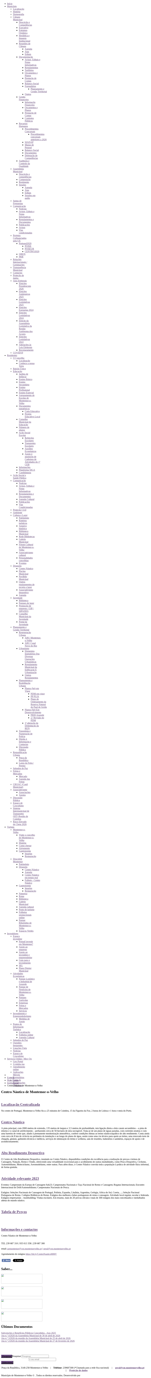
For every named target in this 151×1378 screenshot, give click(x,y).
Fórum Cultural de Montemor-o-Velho (26, 547)
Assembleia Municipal (18, 170)
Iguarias (28, 853)
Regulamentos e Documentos (26, 220)
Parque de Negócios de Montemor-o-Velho (25, 991)
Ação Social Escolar (24, 434)
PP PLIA (35, 696)
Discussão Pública (23, 748)
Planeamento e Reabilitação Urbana (25, 683)
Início (9, 3)
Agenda (28, 49)
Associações (24, 792)
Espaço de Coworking (18, 804)
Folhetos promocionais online (25, 915)
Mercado (23, 776)
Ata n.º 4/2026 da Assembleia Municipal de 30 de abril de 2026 (30, 1335)
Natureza (23, 893)
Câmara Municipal (17, 18)
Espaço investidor (17, 937)
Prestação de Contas (30, 79)
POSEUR (29, 249)
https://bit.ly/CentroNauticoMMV (41, 1254)
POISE (28, 246)
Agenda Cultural (26, 499)
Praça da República (23, 759)
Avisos (22, 227)
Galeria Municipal (23, 540)
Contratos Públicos (29, 119)
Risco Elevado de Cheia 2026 (20, 823)
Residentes (12, 355)
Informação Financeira (30, 103)
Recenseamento (26, 350)
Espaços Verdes (26, 931)
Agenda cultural (26, 907)
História (16, 11)
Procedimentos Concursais (31, 130)
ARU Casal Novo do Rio (31, 644)
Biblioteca (23, 600)
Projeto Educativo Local (32, 415)
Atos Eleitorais (20, 280)
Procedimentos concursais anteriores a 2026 (39, 137)
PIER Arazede (37, 715)
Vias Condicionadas (26, 505)
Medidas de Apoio (24, 1020)
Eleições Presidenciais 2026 (25, 286)
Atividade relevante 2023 (20, 1178)
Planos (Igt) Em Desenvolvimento (33, 711)
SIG (21, 965)
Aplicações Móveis (18, 1073)
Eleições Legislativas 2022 (24, 339)
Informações (24, 467)
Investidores (12, 933)
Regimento (24, 182)
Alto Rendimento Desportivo (22, 1153)
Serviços (23, 1011)
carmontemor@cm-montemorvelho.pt (24, 1248)
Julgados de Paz (20, 768)
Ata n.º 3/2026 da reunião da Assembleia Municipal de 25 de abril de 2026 (35, 1338)
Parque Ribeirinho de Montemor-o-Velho (25, 924)
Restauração (30, 856)
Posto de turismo (26, 909)
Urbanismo (24, 648)
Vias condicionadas (25, 231)
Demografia (18, 14)
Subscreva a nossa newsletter (14, 1359)
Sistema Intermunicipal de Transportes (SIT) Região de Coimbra (21, 813)
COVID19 (18, 352)
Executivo (23, 27)
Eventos (22, 563)
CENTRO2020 (32, 251)
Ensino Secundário (24, 383)
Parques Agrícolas (23, 998)
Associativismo (20, 789)
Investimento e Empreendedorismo (22, 1014)
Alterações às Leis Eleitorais (25, 346)
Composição (25, 179)
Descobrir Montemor (18, 860)
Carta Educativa (32, 411)
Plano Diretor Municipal (25, 969)
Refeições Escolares (29, 439)
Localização (18, 9)
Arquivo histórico (23, 527)
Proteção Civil (19, 510)
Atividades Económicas (18, 974)
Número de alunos (24, 428)
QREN (22, 254)
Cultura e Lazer (20, 515)
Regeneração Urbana (25, 633)
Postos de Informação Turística (18, 1027)
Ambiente (17, 512)
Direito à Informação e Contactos (25, 742)
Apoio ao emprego (23, 948)
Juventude (17, 598)
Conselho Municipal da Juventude (25, 616)
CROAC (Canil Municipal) (20, 785)
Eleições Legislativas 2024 (24, 315)
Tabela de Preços (14, 1212)
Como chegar (25, 845)
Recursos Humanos (23, 124)
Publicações (24, 225)
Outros (28, 94)
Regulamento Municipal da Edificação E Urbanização (31, 668)
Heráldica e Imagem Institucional (24, 38)
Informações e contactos (19, 1229)
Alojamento (24, 848)
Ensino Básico (25, 379)
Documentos (31, 153)
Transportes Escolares (30, 444)
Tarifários (29, 70)
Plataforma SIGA (27, 470)
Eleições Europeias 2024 (26, 308)
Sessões (22, 185)
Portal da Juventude (23, 623)
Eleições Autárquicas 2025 (24, 294)
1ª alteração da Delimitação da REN (32, 726)
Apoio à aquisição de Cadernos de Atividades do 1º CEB (32, 459)
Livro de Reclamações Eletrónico (19, 1083)
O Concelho (18, 358)
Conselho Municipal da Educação (25, 422)
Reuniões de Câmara (24, 45)
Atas (27, 51)
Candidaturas (25, 472)
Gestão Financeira (24, 98)
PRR (21, 256)
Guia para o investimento (25, 961)
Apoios (22, 795)
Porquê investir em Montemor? (26, 942)
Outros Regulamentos (31, 676)
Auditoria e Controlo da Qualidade (24, 163)
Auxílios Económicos (30, 450)
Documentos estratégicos (25, 407)
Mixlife (84, 1375)
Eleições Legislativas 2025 (24, 302)
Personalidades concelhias (26, 559)
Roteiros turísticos (23, 521)
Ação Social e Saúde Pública (19, 476)
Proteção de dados (78, 1370)
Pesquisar (6, 1356)
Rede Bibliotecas (27, 536)
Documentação (26, 57)
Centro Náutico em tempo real (32, 876)
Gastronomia (25, 851)
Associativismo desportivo (26, 591)
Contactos (17, 272)
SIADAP (29, 142)
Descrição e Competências (25, 23)
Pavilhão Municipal (23, 577)
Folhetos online (26, 1035)
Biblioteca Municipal (23, 532)
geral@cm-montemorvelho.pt (57, 1248)
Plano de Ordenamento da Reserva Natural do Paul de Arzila (39, 703)
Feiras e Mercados (17, 772)
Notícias (23, 209)
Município (12, 6)
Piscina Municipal (23, 572)
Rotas (21, 896)
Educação (17, 371)
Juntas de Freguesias (18, 202)
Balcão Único (19, 368)
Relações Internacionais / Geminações (20, 262)
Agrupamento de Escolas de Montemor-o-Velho (27, 399)
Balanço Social (32, 83)
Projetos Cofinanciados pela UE (19, 238)
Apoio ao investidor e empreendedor (25, 955)
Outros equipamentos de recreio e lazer (27, 584)
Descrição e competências (25, 175)
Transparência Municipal (19, 268)
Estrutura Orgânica (23, 31)
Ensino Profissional (24, 388)
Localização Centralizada (20, 1104)
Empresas (23, 1003)
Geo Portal (18, 1061)
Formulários (30, 86)
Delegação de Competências (31, 156)
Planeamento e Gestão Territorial (39, 90)
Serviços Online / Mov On (19, 1059)
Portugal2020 (25, 243)
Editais (28, 54)
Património (24, 518)
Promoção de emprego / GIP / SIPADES (26, 608)
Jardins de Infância (23, 375)
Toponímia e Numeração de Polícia (25, 734)
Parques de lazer (26, 603)
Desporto (17, 566)
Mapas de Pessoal (29, 146)
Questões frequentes (18, 1044)
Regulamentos (31, 67)
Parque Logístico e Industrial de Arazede (27, 981)
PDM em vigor (38, 693)
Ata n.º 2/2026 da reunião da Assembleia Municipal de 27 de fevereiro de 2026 (38, 1341)
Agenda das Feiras (24, 780)
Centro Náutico (26, 568)
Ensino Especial (26, 392)
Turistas (10, 827)
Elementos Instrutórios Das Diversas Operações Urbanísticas (32, 656)
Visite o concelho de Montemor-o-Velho (27, 838)
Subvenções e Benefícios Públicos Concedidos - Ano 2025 (28, 1333)
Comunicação (19, 206)
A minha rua (18, 1064)
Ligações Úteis (20, 1048)
